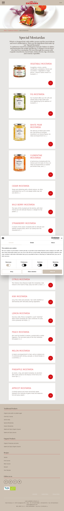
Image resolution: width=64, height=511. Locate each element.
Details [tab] (32, 242)
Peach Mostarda (20, 332)
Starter (5, 457)
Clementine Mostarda (36, 156)
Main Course (7, 464)
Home (5, 30)
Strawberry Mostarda (24, 223)
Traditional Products (13, 30)
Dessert (6, 467)
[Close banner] (61, 238)
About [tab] (53, 242)
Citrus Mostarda (21, 279)
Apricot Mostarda (21, 388)
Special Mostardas (9, 423)
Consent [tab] (11, 242)
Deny (11, 271)
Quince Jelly (7, 419)
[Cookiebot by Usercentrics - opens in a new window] (52, 238)
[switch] (24, 265)
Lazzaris (32, 2)
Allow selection (32, 271)
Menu (3, 4)
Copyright (34, 494)
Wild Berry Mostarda (23, 204)
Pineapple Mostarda (22, 369)
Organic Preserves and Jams (11, 443)
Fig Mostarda (37, 94)
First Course (7, 460)
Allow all (52, 271)
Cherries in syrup (8, 416)
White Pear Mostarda (36, 126)
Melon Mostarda (21, 350)
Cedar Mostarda (20, 185)
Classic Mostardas (8, 426)
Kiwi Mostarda (19, 296)
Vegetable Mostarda (41, 63)
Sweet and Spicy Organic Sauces (12, 429)
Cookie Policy (45, 494)
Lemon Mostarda (21, 313)
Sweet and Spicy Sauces (10, 432)
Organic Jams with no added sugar (13, 413)
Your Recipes (7, 470)
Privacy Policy (56, 494)
